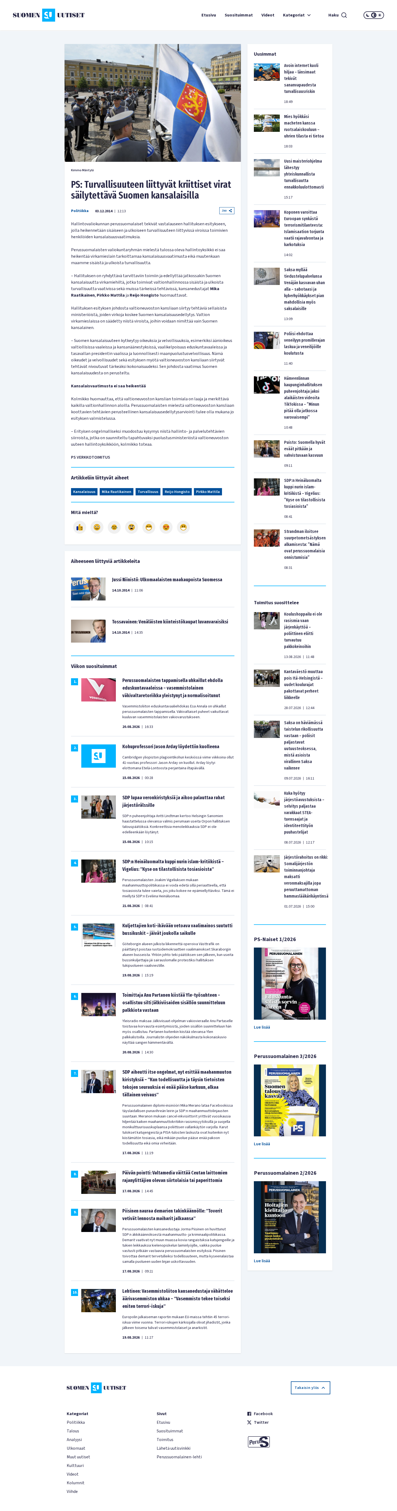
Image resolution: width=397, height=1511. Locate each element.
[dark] (368, 15)
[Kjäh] (183, 527)
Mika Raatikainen (116, 492)
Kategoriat (294, 15)
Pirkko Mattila (208, 492)
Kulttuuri (75, 1466)
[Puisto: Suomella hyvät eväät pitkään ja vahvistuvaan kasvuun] (267, 453)
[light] (379, 15)
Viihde (72, 1492)
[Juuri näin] (79, 527)
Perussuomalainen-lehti (179, 1457)
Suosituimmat (239, 15)
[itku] (114, 527)
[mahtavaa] (148, 527)
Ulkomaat (76, 1448)
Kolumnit (76, 1483)
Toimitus (165, 1440)
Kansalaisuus (84, 492)
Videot (267, 15)
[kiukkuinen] (131, 527)
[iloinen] (96, 527)
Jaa (224, 210)
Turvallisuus (148, 492)
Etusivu (208, 15)
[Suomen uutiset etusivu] (44, 15)
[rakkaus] (166, 527)
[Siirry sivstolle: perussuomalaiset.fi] (288, 1441)
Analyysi (74, 1440)
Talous (73, 1431)
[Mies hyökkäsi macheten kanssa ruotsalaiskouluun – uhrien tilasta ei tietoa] (267, 131)
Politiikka (80, 211)
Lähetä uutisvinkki (173, 1448)
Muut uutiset (78, 1457)
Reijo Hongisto (177, 492)
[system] (373, 15)
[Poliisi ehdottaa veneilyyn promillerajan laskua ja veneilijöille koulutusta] (267, 348)
